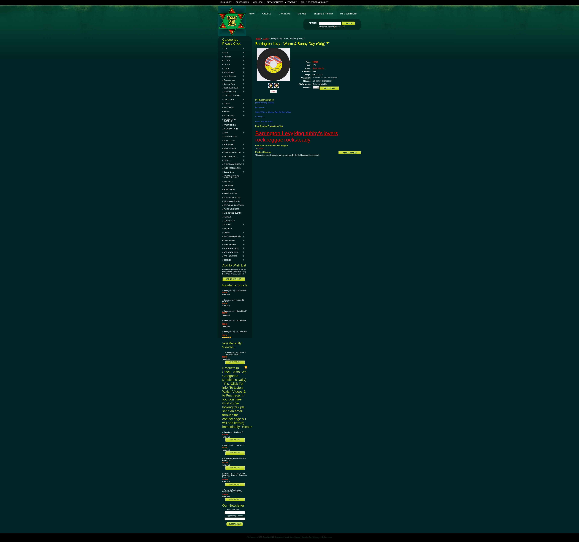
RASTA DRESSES (230, 137)
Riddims (226, 111)
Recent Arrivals (228, 80)
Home (258, 38)
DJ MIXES (226, 260)
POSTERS (227, 225)
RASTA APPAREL (230, 125)
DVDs (225, 53)
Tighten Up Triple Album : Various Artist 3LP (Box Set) (232, 491)
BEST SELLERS (229, 148)
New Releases (228, 72)
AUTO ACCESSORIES (232, 168)
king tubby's (308, 133)
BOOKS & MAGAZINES (232, 197)
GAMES (226, 232)
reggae (274, 140)
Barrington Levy (274, 133)
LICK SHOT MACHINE (232, 96)
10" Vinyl (226, 64)
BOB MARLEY (228, 144)
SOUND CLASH (229, 92)
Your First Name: (233, 509)
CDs (224, 49)
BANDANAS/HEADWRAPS (234, 205)
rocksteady (297, 140)
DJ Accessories (228, 240)
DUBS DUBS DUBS (230, 88)
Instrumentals (228, 107)
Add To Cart (235, 362)
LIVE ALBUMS (228, 100)
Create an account (319, 2)
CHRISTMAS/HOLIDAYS (232, 164)
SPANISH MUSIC (229, 244)
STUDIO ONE (228, 115)
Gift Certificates (275, 2)
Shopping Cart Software (310, 537)
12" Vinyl (226, 60)
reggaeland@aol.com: (235, 516)
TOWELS (227, 217)
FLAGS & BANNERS (231, 209)
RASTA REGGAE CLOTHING (230, 120)
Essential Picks (228, 84)
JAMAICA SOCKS (230, 193)
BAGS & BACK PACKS (232, 201)
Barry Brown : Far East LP (233, 432)
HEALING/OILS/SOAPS (231, 236)
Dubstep (226, 103)
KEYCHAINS (228, 185)
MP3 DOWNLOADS (230, 252)
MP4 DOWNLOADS (230, 248)
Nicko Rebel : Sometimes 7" (234, 445)
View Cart (292, 2)
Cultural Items (228, 172)
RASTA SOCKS (229, 189)
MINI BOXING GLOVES (232, 213)
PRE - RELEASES (229, 256)
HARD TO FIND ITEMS (231, 152)
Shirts (225, 133)
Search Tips (340, 27)
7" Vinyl (225, 68)
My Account (225, 2)
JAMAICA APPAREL (231, 129)
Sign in (304, 2)
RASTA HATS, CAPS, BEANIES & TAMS (231, 177)
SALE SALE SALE (229, 156)
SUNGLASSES (229, 141)
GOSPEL (226, 160)
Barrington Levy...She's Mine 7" (235, 290)
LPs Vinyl (226, 56)
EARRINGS (228, 229)
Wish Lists (257, 2)
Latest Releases (229, 76)
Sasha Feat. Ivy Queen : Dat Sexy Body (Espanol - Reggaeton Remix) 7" (234, 475)
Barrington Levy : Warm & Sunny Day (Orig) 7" (235, 353)
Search (313, 23)
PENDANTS (228, 182)
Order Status (242, 2)
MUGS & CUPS (229, 221)
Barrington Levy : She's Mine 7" (235, 311)
